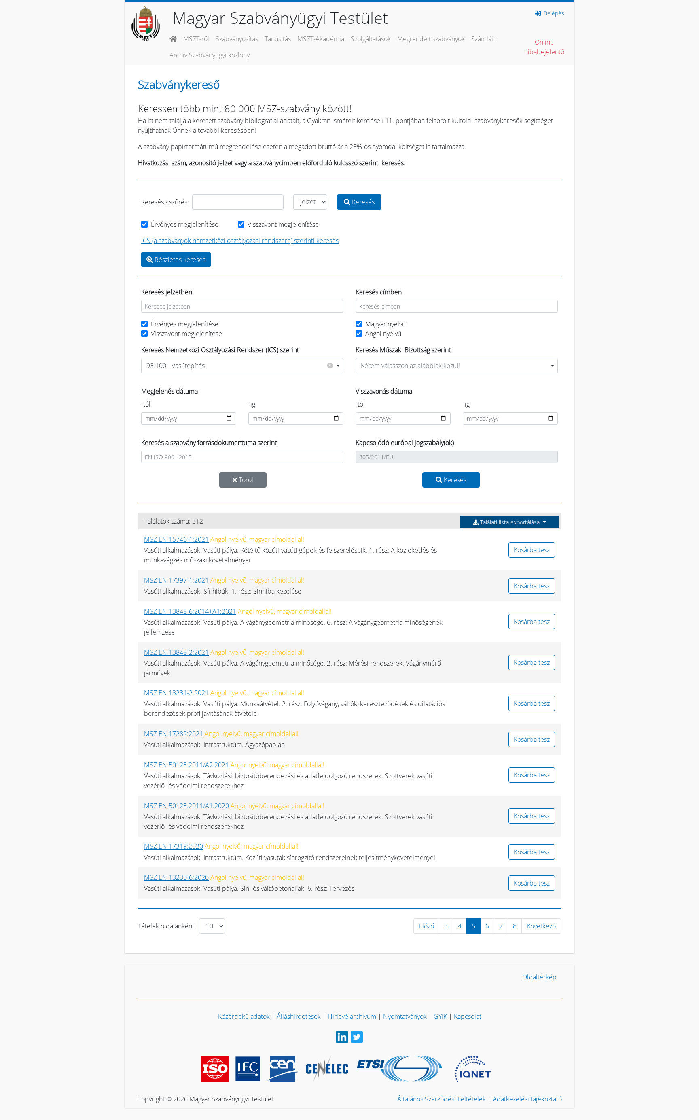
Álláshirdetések (299, 1016)
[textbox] (456, 365)
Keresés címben (379, 291)
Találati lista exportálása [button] (510, 522)
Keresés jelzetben (166, 291)
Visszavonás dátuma (384, 391)
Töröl (245, 479)
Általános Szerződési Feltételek (441, 1098)
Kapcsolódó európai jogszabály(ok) (405, 442)
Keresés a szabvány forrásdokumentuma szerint (209, 442)
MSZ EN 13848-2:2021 (176, 652)
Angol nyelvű (383, 333)
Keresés (362, 202)
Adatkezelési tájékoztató (527, 1098)
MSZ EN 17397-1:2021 (176, 580)
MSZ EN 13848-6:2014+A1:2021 (190, 611)
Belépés (553, 13)
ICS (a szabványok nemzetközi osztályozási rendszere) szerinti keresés (240, 240)
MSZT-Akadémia (320, 38)
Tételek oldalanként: (167, 926)
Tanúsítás (278, 38)
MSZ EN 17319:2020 (173, 846)
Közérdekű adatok (244, 1016)
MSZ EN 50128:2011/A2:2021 (186, 764)
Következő (541, 926)
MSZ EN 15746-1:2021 (176, 539)
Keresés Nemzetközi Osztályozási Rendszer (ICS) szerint (220, 349)
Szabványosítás (237, 38)
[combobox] (242, 365)
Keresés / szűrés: (165, 202)
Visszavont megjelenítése (283, 224)
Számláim (485, 38)
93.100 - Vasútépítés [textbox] (239, 365)
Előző (426, 926)
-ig (251, 404)
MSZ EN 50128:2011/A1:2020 (186, 805)
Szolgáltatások (371, 38)
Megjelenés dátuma (169, 391)
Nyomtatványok (405, 1016)
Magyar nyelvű (385, 323)
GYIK (440, 1016)
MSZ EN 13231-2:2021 (176, 692)
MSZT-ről (196, 38)
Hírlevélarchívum (352, 1016)
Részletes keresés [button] (179, 259)
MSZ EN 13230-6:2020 (176, 877)
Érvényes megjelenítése (184, 224)
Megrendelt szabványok (431, 38)
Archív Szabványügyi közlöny (209, 55)
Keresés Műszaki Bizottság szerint (403, 349)
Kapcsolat (467, 1016)
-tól (145, 404)
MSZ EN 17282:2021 (173, 733)
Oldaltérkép (539, 977)
